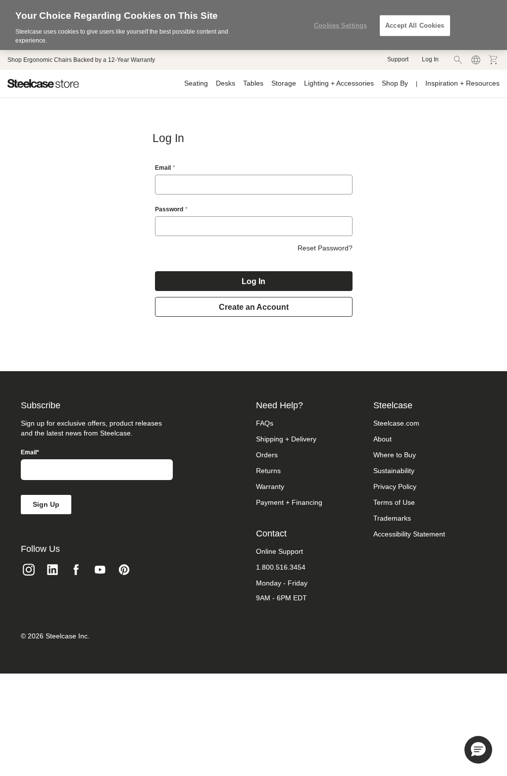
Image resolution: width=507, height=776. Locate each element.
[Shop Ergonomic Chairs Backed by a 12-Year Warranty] (81, 60)
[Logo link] (43, 83)
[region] (253, 25)
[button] (478, 750)
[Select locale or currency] (476, 60)
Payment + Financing (289, 502)
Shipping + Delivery (286, 439)
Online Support (279, 551)
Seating (196, 83)
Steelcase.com (396, 423)
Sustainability (393, 471)
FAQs (264, 423)
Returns (268, 471)
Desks (225, 83)
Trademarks (392, 518)
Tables (253, 83)
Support (397, 59)
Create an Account (254, 307)
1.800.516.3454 (280, 567)
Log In (430, 59)
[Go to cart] (494, 60)
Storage (283, 83)
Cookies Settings (340, 25)
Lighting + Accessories (339, 83)
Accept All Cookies (414, 25)
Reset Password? (325, 248)
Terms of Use (394, 502)
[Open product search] (458, 60)
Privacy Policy (394, 486)
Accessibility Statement (409, 534)
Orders (267, 455)
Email (163, 168)
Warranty (270, 486)
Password (169, 209)
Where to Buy (394, 455)
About (382, 439)
